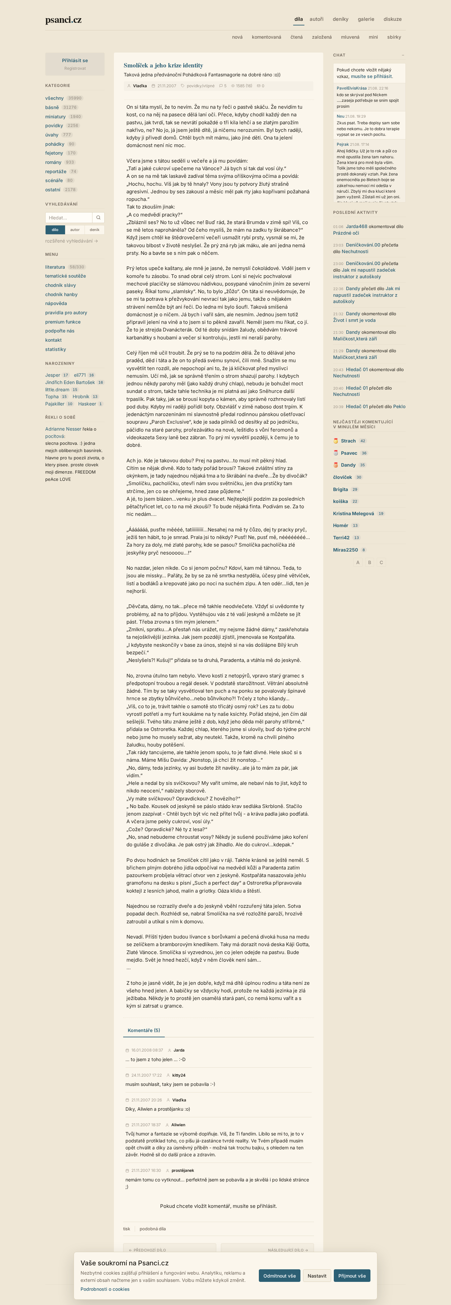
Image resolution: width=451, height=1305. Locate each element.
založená (322, 37)
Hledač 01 (357, 369)
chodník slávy (60, 285)
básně (61, 107)
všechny (63, 98)
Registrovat (75, 68)
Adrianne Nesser (63, 429)
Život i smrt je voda (354, 320)
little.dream (57, 389)
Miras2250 (345, 550)
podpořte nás (60, 330)
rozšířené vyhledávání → (71, 241)
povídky (61, 125)
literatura (64, 267)
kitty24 (179, 1075)
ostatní (60, 189)
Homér (340, 525)
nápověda (56, 303)
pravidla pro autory (66, 312)
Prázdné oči (346, 233)
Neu (340, 116)
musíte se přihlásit (371, 76)
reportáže (60, 171)
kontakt (53, 340)
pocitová (54, 436)
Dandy (353, 288)
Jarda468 (356, 226)
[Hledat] (98, 217)
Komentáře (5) (144, 1030)
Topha (52, 396)
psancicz (63, 19)
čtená (297, 37)
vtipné (209, 85)
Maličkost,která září (355, 338)
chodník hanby (61, 294)
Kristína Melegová (353, 513)
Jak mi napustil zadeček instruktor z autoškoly (366, 295)
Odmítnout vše (279, 1276)
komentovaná (266, 37)
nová (237, 37)
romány (59, 162)
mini (373, 37)
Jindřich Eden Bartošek (70, 382)
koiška (340, 501)
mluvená (350, 37)
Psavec (349, 453)
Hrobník (81, 396)
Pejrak (343, 144)
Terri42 (341, 537)
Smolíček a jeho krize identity (163, 64)
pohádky (59, 144)
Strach (348, 440)
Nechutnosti (355, 251)
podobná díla (153, 1228)
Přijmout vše (352, 1276)
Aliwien (178, 1125)
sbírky (394, 37)
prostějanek (183, 1170)
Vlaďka (140, 85)
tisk (126, 1228)
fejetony (60, 153)
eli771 (80, 375)
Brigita (340, 489)
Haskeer (87, 403)
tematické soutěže (65, 276)
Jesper (52, 375)
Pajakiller (54, 403)
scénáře (59, 180)
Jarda (179, 1050)
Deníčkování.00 (363, 245)
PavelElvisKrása (352, 88)
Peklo (399, 406)
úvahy (58, 134)
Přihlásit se (75, 60)
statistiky (55, 349)
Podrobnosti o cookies (105, 1289)
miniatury (63, 116)
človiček (342, 477)
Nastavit (317, 1276)
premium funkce (63, 322)
